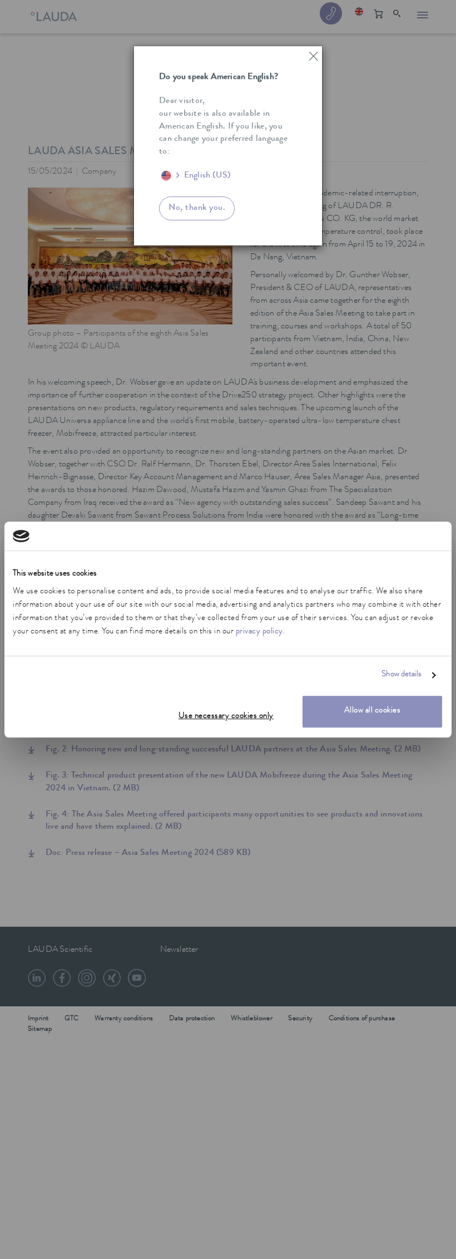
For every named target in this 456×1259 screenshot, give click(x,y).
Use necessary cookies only (226, 716)
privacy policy (259, 632)
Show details (401, 675)
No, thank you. (196, 208)
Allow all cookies (372, 711)
